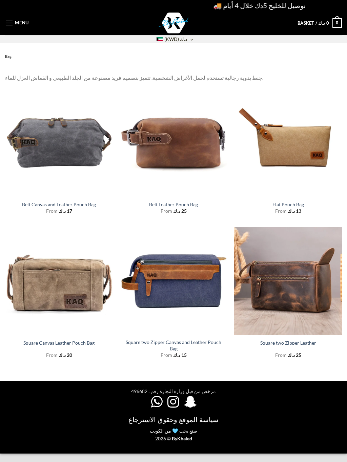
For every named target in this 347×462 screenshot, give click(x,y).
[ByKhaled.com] (173, 23)
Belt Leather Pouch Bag (173, 204)
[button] (17, 23)
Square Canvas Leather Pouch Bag (59, 343)
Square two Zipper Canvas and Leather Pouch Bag (173, 345)
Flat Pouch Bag (288, 204)
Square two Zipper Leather (288, 343)
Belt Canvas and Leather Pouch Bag (59, 204)
